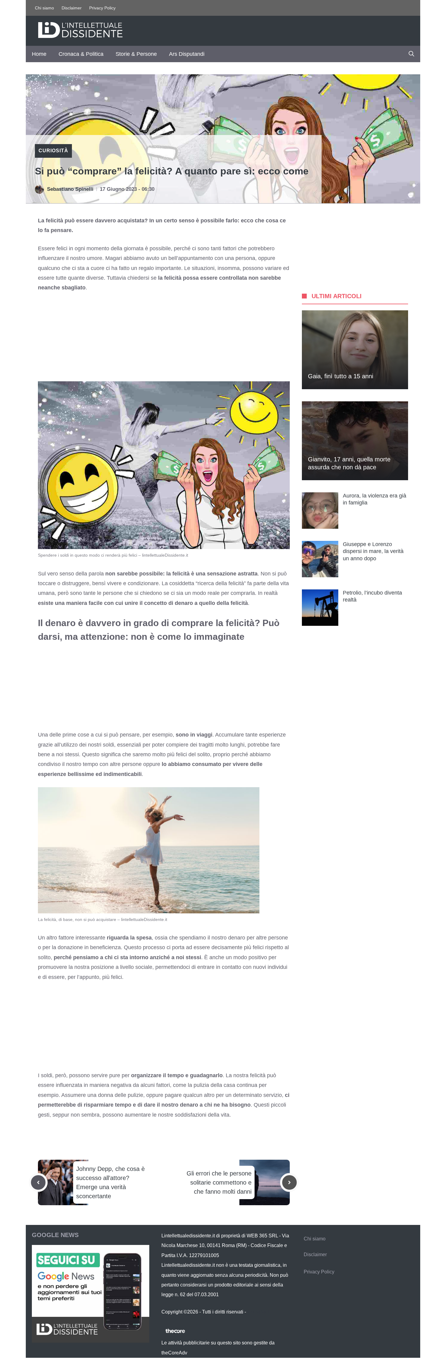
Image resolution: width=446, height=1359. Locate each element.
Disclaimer (72, 7)
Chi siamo (44, 7)
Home (39, 54)
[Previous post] (38, 1182)
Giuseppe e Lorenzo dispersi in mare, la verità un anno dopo (373, 551)
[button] (411, 54)
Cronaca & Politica (81, 54)
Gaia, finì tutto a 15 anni (340, 376)
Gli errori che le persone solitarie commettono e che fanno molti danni (219, 1182)
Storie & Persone (136, 54)
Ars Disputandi (186, 54)
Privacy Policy (102, 7)
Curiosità (53, 150)
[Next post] (289, 1182)
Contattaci (258, 1311)
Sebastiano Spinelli (70, 189)
